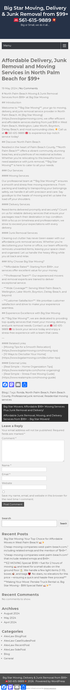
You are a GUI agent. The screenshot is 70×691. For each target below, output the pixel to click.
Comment (9, 438)
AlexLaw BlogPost (15, 636)
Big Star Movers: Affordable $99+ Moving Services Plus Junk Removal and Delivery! (33, 408)
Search (6, 518)
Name (6, 465)
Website (7, 483)
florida (20, 392)
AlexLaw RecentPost (17, 645)
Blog (5, 392)
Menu (7, 45)
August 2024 (12, 613)
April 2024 (10, 622)
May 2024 (10, 617)
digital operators (50, 688)
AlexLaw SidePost (15, 649)
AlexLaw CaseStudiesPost (19, 640)
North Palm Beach (37, 392)
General (9, 658)
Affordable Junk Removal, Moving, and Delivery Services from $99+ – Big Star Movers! (32, 417)
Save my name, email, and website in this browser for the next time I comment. (34, 497)
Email (6, 474)
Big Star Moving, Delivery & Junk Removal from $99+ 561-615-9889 (35, 14)
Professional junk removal (27, 396)
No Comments (28, 88)
